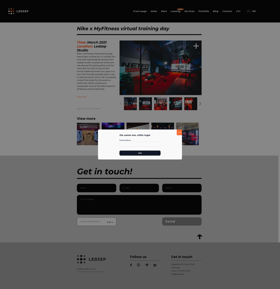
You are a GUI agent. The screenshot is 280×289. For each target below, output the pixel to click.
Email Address (125, 140)
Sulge (179, 132)
